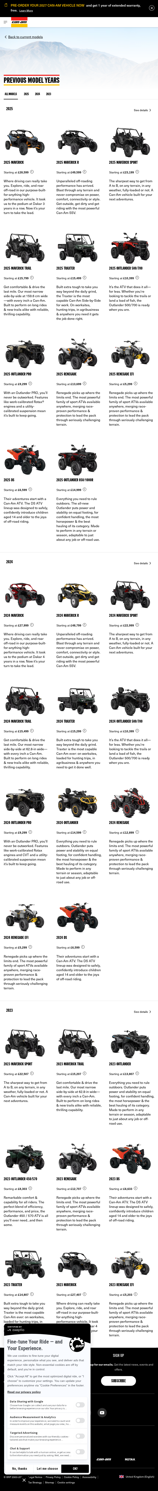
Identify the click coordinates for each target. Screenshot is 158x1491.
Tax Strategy (35, 1482)
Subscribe (118, 1381)
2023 (48, 94)
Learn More (26, 10)
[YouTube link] (102, 1412)
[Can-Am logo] (19, 22)
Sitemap (49, 1482)
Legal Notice (35, 1477)
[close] (151, 8)
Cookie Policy (71, 1477)
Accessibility (89, 1477)
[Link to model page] (26, 172)
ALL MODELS (11, 94)
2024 (37, 94)
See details (141, 110)
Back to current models (25, 36)
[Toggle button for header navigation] (5, 22)
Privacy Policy (53, 1477)
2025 (26, 94)
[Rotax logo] (130, 1459)
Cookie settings (66, 1482)
